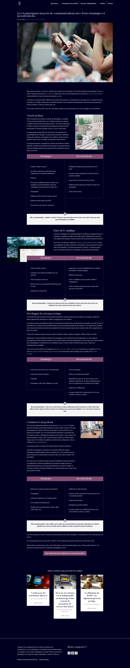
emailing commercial (82, 242)
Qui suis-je (54, 3)
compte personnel (38, 351)
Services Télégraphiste (88, 3)
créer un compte (65, 349)
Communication (30, 19)
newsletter (94, 242)
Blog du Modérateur (39, 442)
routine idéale (75, 349)
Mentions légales (44, 659)
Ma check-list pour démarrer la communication (65, 553)
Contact (110, 3)
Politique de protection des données (27, 659)
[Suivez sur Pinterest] (76, 653)
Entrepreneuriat (65, 611)
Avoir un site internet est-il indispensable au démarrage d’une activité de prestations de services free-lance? (64, 600)
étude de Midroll (62, 425)
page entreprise (53, 351)
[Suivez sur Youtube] (72, 653)
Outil (46, 598)
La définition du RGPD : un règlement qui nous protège (92, 597)
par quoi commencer (93, 93)
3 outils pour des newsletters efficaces (38, 594)
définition (57, 349)
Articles (102, 3)
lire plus (38, 603)
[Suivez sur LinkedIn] (69, 653)
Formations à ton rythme (70, 3)
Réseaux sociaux (40, 19)
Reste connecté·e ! (77, 647)
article (59, 96)
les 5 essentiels (50, 93)
